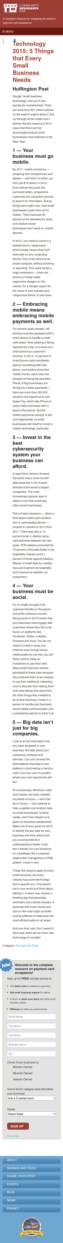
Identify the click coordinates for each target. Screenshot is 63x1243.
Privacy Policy (13, 1136)
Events (13, 1184)
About (12, 1160)
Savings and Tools (26, 945)
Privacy (13, 1208)
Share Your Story (21, 1176)
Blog (11, 1192)
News (11, 1200)
